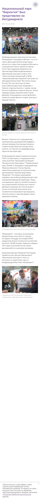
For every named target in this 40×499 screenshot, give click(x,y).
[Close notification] (38, 484)
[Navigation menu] (35, 4)
